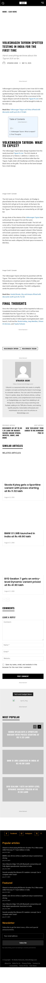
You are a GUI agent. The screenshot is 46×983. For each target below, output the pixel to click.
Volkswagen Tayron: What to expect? (23, 131)
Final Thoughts (16, 134)
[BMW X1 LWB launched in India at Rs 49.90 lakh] (23, 517)
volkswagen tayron (11, 349)
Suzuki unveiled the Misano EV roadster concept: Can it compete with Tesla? (21, 873)
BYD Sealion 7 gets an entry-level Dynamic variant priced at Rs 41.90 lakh (22, 582)
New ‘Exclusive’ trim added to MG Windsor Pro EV (34, 430)
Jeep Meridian (33, 321)
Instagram (28, 833)
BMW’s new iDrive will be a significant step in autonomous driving (22, 857)
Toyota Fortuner (19, 324)
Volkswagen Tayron (32, 217)
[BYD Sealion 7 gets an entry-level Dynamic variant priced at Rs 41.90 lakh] (23, 563)
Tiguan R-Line (33, 99)
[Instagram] (22, 834)
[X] (37, 834)
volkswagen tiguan (29, 349)
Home (4, 11)
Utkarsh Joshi (12, 63)
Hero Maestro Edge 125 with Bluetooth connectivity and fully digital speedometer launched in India (21, 865)
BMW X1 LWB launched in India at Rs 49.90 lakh (19, 535)
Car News (13, 11)
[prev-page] (4, 599)
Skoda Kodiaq (22, 321)
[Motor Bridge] (23, 3)
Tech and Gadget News (23, 694)
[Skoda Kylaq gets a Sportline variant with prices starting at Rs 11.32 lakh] (23, 469)
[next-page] (7, 599)
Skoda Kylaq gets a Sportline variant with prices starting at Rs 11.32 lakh (22, 488)
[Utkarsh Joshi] (4, 63)
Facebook (13, 833)
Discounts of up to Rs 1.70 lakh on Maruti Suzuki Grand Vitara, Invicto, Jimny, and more (12, 433)
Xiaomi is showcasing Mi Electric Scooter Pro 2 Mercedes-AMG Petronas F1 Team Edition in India (22, 849)
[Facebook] (6, 834)
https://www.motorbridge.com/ (23, 384)
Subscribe (23, 943)
